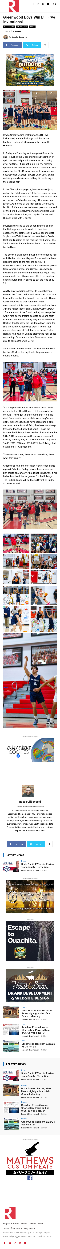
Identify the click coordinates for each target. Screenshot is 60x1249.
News (32, 27)
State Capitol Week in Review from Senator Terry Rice (37, 865)
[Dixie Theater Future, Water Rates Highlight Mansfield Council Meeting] (11, 1012)
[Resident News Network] (13, 6)
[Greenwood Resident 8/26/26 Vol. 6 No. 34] (11, 1046)
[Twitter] (42, 4)
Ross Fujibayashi (19, 37)
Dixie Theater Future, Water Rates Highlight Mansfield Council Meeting (37, 1013)
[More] (45, 45)
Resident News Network (30, 870)
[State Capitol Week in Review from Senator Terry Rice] (11, 866)
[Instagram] (38, 4)
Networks (22, 27)
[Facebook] (33, 4)
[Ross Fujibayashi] (6, 37)
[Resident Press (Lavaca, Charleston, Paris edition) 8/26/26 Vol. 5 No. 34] (11, 1029)
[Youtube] (47, 4)
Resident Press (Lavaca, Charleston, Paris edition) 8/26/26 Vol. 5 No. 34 (36, 1030)
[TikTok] (14, 1242)
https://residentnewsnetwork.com (30, 806)
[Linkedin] (9, 1242)
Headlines (9, 27)
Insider (24, 1007)
